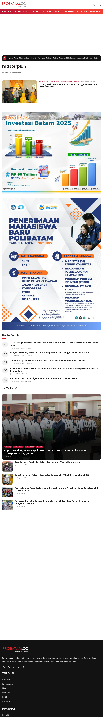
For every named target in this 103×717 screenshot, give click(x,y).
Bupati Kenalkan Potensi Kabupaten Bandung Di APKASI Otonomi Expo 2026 (52, 475)
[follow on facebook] (3, 667)
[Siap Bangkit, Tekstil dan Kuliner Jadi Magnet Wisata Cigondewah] (7, 469)
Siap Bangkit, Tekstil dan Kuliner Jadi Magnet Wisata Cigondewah (47, 462)
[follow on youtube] (13, 667)
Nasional (7, 11)
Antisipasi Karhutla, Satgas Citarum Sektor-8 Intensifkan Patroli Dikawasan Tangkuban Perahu (52, 502)
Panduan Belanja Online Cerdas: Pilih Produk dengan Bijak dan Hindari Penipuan (50, 58)
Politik (36, 11)
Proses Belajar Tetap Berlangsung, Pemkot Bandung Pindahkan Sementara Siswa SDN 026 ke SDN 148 (57, 489)
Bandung (8, 446)
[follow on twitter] (18, 667)
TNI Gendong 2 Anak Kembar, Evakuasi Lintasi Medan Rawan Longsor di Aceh (47, 360)
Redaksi (5, 715)
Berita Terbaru (18, 446)
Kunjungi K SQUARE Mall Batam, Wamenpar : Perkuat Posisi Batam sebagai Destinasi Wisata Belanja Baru (55, 369)
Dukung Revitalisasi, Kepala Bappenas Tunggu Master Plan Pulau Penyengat (68, 85)
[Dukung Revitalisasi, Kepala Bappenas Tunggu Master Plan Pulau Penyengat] (19, 101)
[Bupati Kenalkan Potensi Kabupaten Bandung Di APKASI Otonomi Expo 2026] (7, 482)
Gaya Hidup (96, 11)
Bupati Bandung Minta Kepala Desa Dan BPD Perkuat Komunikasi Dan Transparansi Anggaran (45, 452)
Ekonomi (47, 11)
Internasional (22, 11)
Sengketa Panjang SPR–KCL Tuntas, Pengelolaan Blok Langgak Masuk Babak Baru (50, 352)
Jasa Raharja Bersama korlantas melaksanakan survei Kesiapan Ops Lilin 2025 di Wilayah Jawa (54, 344)
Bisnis (58, 11)
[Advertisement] (51, 35)
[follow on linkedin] (23, 667)
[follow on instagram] (8, 667)
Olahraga (69, 11)
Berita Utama (29, 446)
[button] (94, 4)
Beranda (6, 72)
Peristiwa (82, 11)
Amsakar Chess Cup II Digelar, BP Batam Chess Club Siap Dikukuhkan (44, 378)
